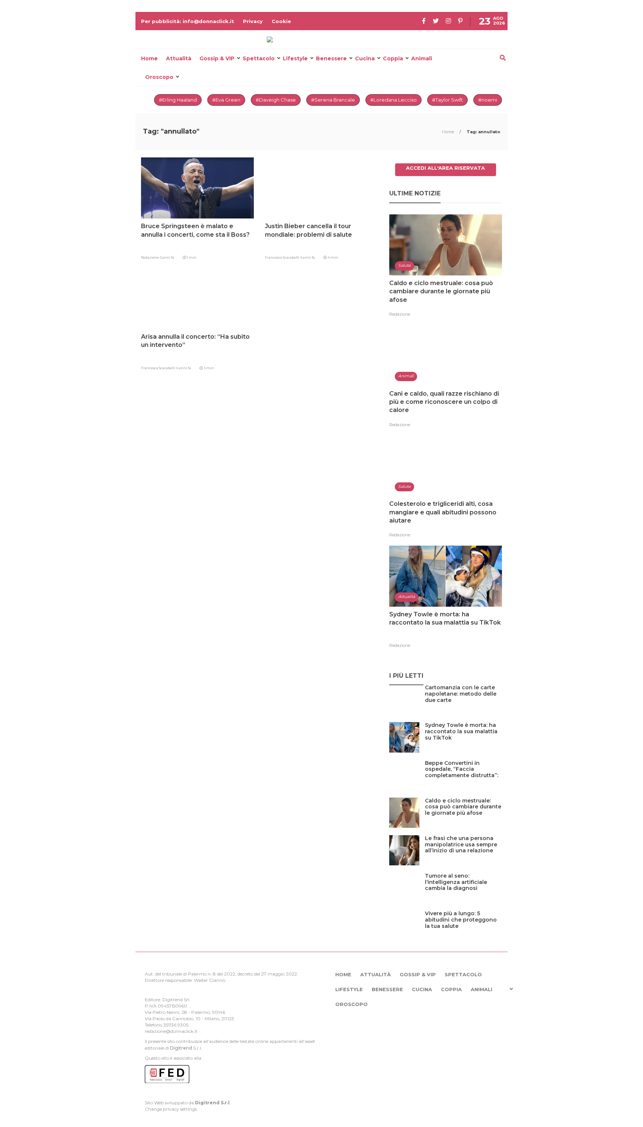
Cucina (365, 58)
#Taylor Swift (447, 100)
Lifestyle (295, 58)
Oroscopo (159, 77)
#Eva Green (226, 100)
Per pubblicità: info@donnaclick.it (187, 21)
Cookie (281, 21)
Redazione (150, 257)
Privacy (253, 21)
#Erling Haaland (178, 100)
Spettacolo (259, 58)
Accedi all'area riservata (445, 168)
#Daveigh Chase (276, 100)
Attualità (178, 58)
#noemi (487, 100)
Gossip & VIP (216, 58)
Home (149, 58)
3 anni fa (167, 257)
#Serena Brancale (333, 100)
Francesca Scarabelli (282, 257)
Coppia (393, 58)
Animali (421, 58)
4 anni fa (307, 257)
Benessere (331, 58)
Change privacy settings (171, 1109)
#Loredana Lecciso (393, 100)
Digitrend (181, 1048)
